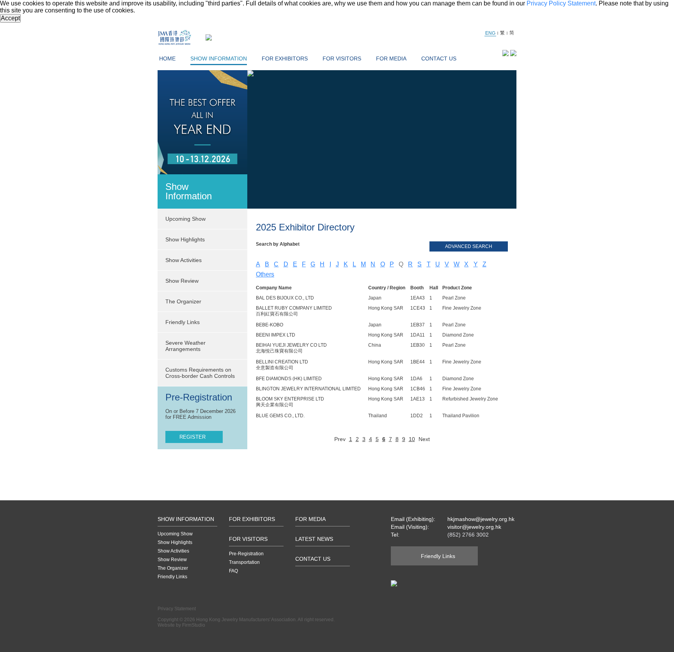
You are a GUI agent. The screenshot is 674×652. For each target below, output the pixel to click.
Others (265, 274)
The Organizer (183, 301)
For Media (391, 58)
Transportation (244, 562)
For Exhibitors (285, 58)
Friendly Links (182, 322)
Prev (340, 439)
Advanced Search (468, 246)
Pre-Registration (246, 553)
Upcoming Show (175, 534)
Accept (10, 18)
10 (412, 439)
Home (167, 58)
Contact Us (438, 58)
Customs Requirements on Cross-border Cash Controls (200, 373)
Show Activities (173, 551)
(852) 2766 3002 (468, 535)
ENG (490, 33)
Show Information (218, 58)
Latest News (314, 539)
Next (424, 439)
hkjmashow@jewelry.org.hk (480, 519)
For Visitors (342, 58)
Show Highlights (175, 542)
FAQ (233, 571)
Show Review (182, 281)
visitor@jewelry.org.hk (474, 527)
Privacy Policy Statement (561, 3)
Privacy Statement (177, 608)
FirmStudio (193, 625)
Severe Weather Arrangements (185, 346)
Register (192, 437)
